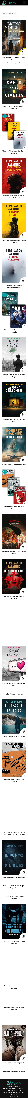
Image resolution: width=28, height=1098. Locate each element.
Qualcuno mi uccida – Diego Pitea (14, 641)
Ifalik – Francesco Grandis (14, 694)
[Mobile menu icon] (24, 2)
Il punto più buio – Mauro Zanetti (14, 877)
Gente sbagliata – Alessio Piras (14, 1071)
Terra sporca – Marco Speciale (14, 1063)
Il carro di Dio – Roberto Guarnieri (14, 464)
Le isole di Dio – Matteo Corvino (14, 736)
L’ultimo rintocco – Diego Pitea (14, 824)
